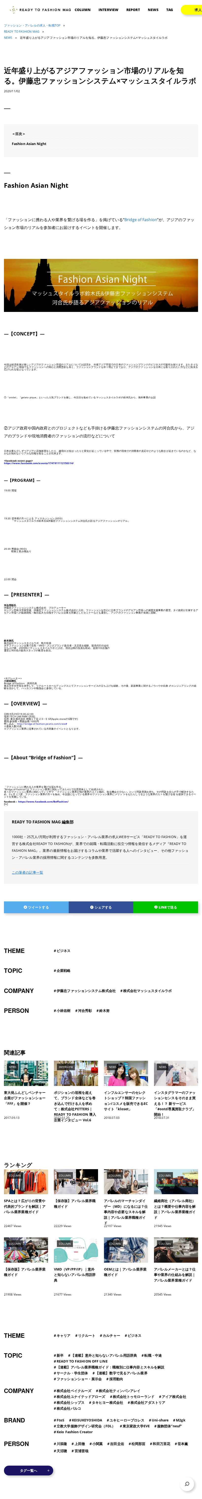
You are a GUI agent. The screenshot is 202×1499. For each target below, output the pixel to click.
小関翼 (97, 1443)
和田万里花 (161, 1443)
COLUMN (83, 10)
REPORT (133, 10)
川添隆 (62, 1443)
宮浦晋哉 (81, 1450)
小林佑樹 (63, 1010)
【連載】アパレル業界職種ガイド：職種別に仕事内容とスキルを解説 (110, 1367)
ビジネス (63, 950)
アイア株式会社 (174, 1396)
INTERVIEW (108, 10)
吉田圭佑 (117, 1443)
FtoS (60, 1420)
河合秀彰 (85, 1010)
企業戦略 (63, 970)
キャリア (63, 1335)
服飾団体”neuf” (169, 1426)
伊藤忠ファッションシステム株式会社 (86, 990)
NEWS (153, 10)
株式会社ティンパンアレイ (119, 1390)
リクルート (87, 1335)
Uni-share (160, 1420)
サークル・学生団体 (72, 1373)
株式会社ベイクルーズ (74, 1390)
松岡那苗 (138, 1443)
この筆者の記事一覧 (27, 872)
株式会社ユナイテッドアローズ (81, 1396)
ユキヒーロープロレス (127, 1420)
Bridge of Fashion (140, 219)
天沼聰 (62, 1450)
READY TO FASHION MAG (21, 32)
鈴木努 (104, 1010)
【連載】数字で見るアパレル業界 (121, 1373)
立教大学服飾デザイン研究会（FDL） (86, 1426)
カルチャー (111, 1335)
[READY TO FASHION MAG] (42, 10)
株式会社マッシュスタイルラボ (147, 990)
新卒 (60, 1355)
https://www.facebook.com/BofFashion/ (43, 801)
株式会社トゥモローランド (133, 1396)
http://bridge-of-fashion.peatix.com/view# (42, 723)
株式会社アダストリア (148, 1402)
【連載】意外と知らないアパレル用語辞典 (104, 1355)
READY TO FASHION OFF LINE (82, 1361)
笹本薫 (183, 1443)
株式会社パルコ (69, 1408)
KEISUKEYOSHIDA (87, 1420)
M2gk (180, 1420)
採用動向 (116, 1379)
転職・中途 (153, 1355)
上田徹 (80, 1443)
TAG (169, 10)
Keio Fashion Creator (75, 1432)
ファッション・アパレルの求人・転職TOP (32, 25)
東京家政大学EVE (136, 1426)
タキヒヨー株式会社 (107, 1402)
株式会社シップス (70, 1402)
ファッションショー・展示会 (79, 1379)
